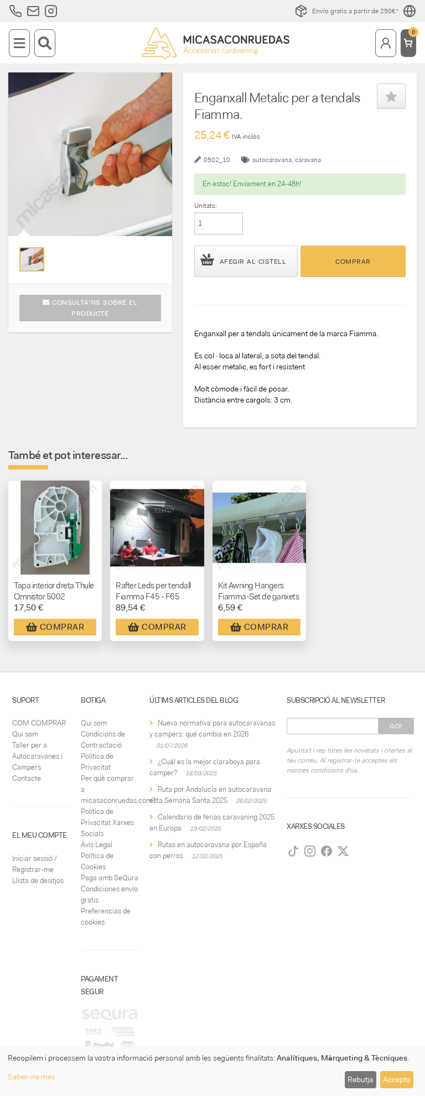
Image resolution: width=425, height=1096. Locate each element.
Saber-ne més (31, 1077)
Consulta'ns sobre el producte (94, 308)
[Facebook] (326, 851)
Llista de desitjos (38, 880)
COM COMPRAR (39, 723)
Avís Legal (96, 844)
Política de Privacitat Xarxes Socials (107, 822)
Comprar (353, 261)
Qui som (25, 734)
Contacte (26, 778)
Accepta (396, 1079)
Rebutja (360, 1079)
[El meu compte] (385, 43)
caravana (308, 159)
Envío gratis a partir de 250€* (355, 11)
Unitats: (205, 205)
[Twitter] (343, 851)
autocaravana (272, 159)
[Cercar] (44, 43)
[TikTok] (293, 851)
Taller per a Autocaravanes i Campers (37, 756)
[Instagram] (310, 851)
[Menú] (19, 43)
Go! (396, 726)
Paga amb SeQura (109, 878)
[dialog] (212, 1071)
